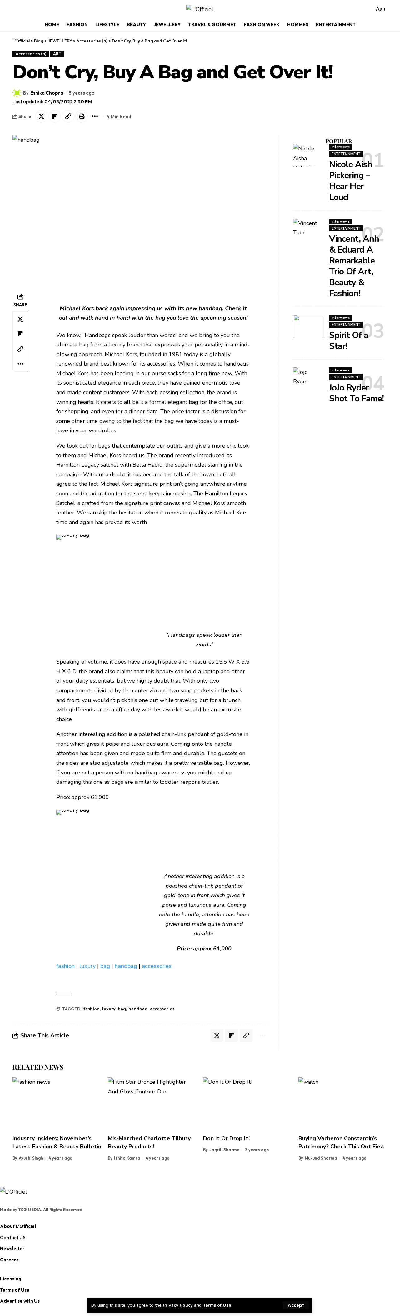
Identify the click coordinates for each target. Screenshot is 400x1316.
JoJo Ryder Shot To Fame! (356, 393)
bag (105, 966)
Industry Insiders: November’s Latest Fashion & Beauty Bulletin (56, 1142)
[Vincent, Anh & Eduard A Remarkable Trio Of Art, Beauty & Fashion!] (308, 230)
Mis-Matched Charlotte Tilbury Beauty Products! (149, 1142)
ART (57, 53)
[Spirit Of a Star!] (308, 326)
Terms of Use (217, 1305)
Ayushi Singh (31, 1158)
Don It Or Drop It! (226, 1138)
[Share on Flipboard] (54, 116)
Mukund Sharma (321, 1158)
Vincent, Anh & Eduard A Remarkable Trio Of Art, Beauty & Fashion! (354, 266)
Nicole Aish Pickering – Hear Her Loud (350, 181)
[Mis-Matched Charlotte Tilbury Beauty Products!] (152, 1104)
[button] (296, 1305)
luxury (87, 966)
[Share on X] (41, 116)
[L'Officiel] (199, 9)
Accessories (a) (31, 53)
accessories (157, 966)
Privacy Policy (178, 1305)
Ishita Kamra (127, 1158)
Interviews (341, 147)
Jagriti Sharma (224, 1149)
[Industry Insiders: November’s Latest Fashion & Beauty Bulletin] (57, 1104)
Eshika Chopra (46, 93)
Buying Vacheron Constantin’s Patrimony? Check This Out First (341, 1142)
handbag (126, 966)
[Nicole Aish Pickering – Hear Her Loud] (308, 155)
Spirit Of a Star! (348, 340)
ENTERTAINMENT (346, 153)
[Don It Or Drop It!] (247, 1104)
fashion (65, 966)
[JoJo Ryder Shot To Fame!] (308, 379)
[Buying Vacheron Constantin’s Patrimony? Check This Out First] (343, 1104)
